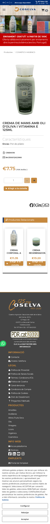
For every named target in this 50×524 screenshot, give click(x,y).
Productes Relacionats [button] (21, 220)
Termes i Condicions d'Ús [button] (22, 378)
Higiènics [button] (12, 433)
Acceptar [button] (25, 519)
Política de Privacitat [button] (20, 370)
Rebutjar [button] (25, 512)
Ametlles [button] (12, 410)
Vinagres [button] (12, 425)
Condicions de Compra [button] (21, 389)
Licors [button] (11, 429)
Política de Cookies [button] (19, 393)
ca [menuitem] (4, 2)
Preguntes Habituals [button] (20, 401)
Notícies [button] (14, 450)
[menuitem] (7, 2)
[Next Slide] (44, 89)
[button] (25, 9)
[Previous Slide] (6, 89)
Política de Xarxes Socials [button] (22, 374)
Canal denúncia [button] (18, 385)
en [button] (7, 2)
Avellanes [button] (12, 414)
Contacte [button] (15, 357)
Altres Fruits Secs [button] (16, 418)
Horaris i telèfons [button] (18, 361)
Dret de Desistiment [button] (20, 397)
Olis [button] (10, 422)
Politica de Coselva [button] (19, 381)
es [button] (11, 2)
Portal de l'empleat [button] (19, 463)
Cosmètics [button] (13, 437)
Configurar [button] (25, 506)
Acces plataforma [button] (19, 446)
